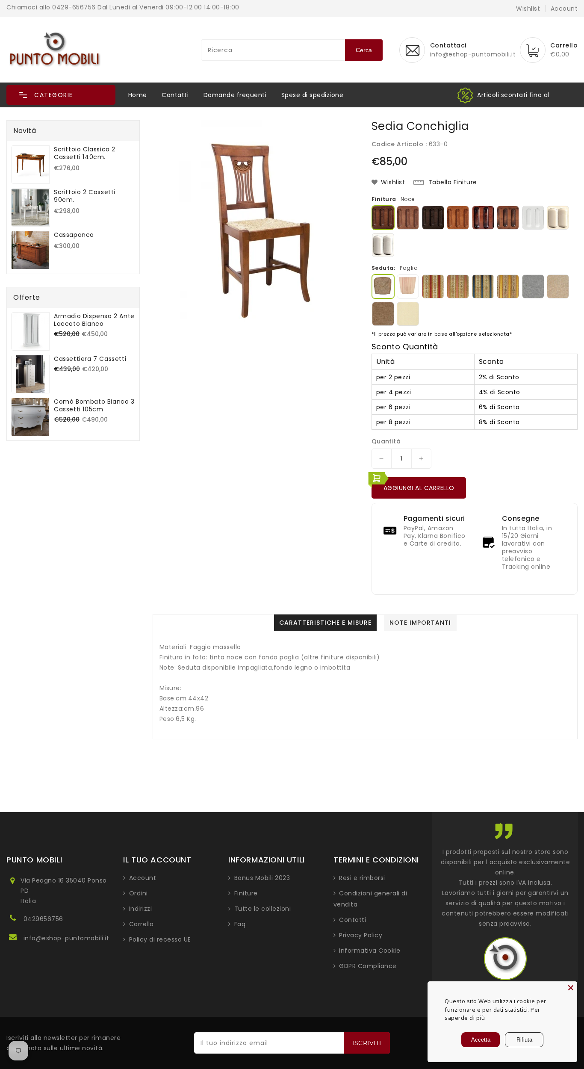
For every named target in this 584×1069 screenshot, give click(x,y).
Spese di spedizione (312, 95)
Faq (240, 924)
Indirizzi (140, 908)
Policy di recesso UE (160, 939)
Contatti (175, 95)
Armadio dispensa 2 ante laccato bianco (94, 320)
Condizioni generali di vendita (370, 899)
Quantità (386, 441)
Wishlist (528, 8)
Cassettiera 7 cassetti (90, 359)
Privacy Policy (360, 935)
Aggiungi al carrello (418, 488)
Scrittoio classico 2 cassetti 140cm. (84, 153)
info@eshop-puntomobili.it (66, 938)
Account (142, 878)
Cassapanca (74, 235)
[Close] (570, 987)
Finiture (246, 893)
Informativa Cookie (369, 950)
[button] (60, 95)
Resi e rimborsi (362, 878)
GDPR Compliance (368, 966)
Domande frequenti (235, 95)
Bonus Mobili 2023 (262, 878)
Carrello (141, 924)
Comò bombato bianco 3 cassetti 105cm (94, 405)
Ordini (138, 893)
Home (137, 95)
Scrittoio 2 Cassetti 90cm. (84, 196)
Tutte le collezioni (262, 908)
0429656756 (43, 919)
